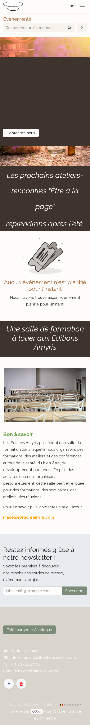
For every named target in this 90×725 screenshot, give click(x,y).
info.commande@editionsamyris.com (43, 657)
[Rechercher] (69, 27)
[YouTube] (21, 684)
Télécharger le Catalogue (29, 630)
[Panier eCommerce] (71, 6)
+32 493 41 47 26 (25, 664)
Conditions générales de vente (30, 671)
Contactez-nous (21, 133)
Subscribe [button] (74, 591)
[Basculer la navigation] (82, 6)
